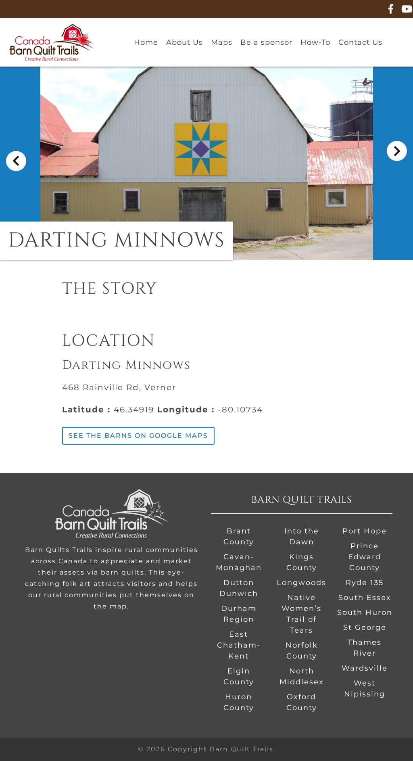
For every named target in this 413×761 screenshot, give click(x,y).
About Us (184, 42)
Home (146, 42)
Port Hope (364, 531)
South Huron (364, 612)
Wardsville (365, 668)
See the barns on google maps (138, 435)
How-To (315, 42)
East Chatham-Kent (239, 645)
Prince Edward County (364, 556)
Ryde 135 (365, 582)
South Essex (364, 597)
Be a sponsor (266, 42)
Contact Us (360, 42)
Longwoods (301, 582)
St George (364, 627)
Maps (221, 42)
